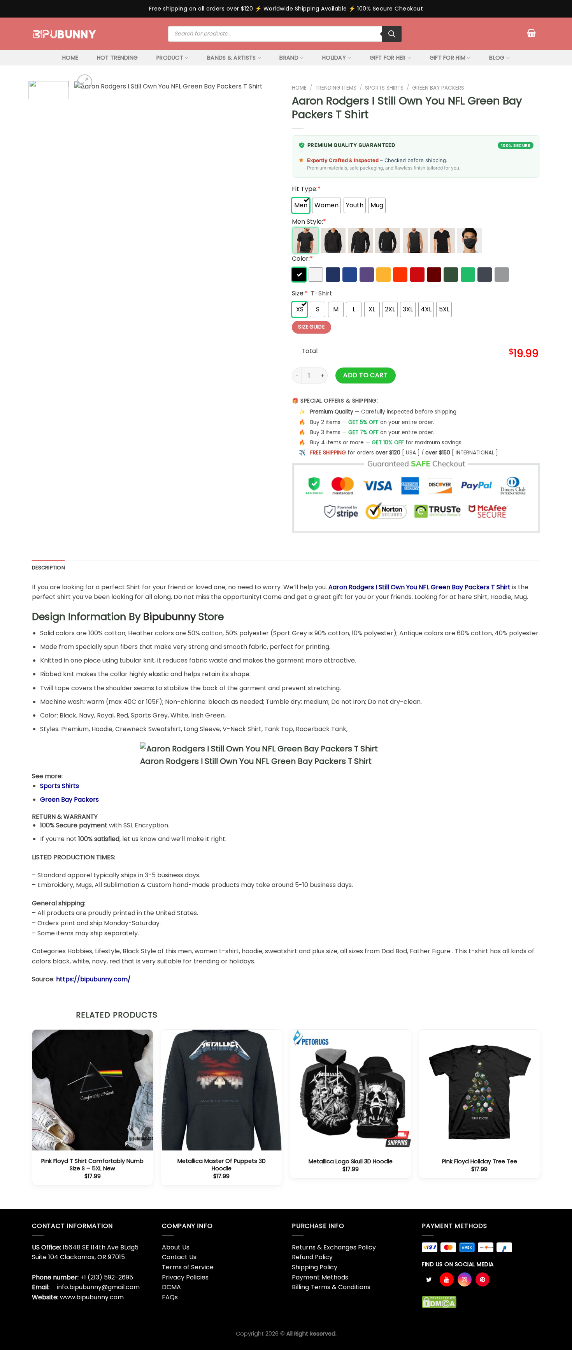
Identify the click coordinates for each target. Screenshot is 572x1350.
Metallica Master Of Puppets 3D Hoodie (221, 1164)
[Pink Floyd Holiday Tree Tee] (479, 1090)
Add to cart (365, 375)
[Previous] (88, 93)
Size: (300, 293)
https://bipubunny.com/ (93, 979)
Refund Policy (312, 1257)
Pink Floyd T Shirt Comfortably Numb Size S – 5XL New (92, 1164)
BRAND (288, 58)
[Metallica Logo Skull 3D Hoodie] (350, 1090)
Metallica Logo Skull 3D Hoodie (351, 1161)
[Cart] (531, 32)
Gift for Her (387, 58)
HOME (70, 58)
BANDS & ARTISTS (231, 58)
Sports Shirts (384, 88)
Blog (496, 58)
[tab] (48, 568)
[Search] (392, 34)
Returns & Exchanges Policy (334, 1247)
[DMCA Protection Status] (439, 1301)
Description (48, 567)
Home (299, 88)
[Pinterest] (482, 1279)
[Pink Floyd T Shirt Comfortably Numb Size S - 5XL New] (92, 1090)
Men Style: (309, 221)
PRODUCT (169, 58)
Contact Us (179, 1257)
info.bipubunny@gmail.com (98, 1287)
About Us (175, 1247)
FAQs (170, 1297)
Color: (302, 258)
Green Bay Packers (438, 88)
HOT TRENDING (117, 58)
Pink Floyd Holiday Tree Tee (479, 1161)
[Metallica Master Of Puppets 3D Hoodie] (221, 1090)
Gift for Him (447, 58)
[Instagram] (465, 1279)
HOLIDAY (334, 58)
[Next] (266, 93)
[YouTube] (447, 1279)
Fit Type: (306, 188)
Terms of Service (188, 1267)
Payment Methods (320, 1277)
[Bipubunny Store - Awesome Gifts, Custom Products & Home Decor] (65, 33)
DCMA (171, 1287)
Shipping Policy (314, 1267)
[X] (429, 1279)
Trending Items (335, 88)
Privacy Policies (185, 1277)
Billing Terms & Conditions (331, 1287)
